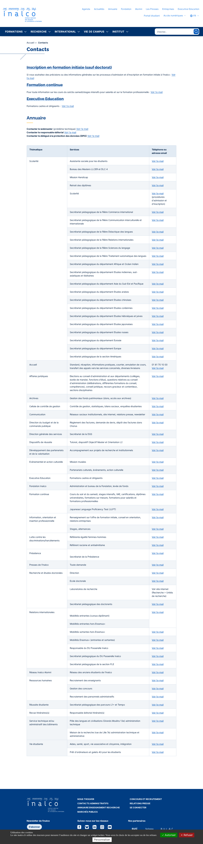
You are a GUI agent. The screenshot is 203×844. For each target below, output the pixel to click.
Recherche (39, 31)
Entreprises (168, 9)
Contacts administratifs (92, 803)
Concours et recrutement (146, 799)
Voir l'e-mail (157, 92)
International (65, 31)
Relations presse (140, 803)
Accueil (31, 42)
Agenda (86, 9)
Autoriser (170, 835)
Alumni (138, 9)
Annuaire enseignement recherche (98, 807)
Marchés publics (87, 812)
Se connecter (138, 807)
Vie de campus (94, 31)
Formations (14, 31)
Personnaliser (102, 839)
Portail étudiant (152, 15)
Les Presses (152, 9)
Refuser (188, 835)
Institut (118, 31)
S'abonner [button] (34, 826)
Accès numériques (173, 15)
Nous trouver (85, 799)
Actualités (99, 9)
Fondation (126, 9)
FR (194, 15)
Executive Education (188, 9)
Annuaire (112, 9)
